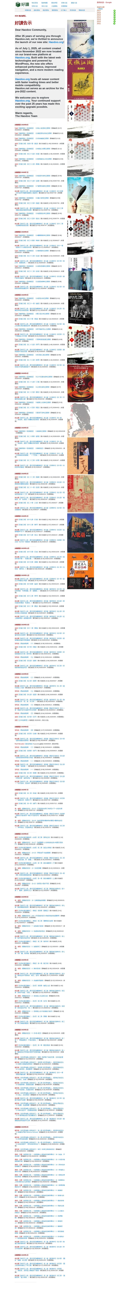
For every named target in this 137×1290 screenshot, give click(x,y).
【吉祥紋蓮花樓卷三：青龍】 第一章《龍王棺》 (34, 963)
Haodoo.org (56, 42)
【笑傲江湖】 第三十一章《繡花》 (29, 303)
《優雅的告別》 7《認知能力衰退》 (33, 926)
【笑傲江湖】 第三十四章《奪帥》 (29, 240)
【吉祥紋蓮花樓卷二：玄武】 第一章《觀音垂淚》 (34, 1045)
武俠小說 (64, 3)
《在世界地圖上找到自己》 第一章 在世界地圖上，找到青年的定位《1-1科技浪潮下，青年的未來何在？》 (39, 1143)
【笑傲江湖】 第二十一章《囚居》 (29, 487)
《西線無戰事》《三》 (26, 747)
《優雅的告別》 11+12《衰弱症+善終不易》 (35, 883)
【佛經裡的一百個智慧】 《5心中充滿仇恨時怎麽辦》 (36, 377)
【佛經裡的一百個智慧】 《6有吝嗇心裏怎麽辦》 (34, 355)
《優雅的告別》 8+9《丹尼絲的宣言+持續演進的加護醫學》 (41, 916)
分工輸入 (64, 10)
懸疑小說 (74, 3)
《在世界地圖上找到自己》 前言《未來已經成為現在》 (37, 1149)
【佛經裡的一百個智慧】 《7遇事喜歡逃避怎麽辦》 (35, 339)
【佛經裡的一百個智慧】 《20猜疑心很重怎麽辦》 (34, 149)
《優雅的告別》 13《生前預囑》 (31, 868)
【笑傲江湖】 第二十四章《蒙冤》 (29, 436)
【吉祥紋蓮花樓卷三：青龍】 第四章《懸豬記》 (34, 910)
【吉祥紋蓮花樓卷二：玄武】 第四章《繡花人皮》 (34, 985)
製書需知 (55, 10)
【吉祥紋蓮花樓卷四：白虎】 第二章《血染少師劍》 (35, 847)
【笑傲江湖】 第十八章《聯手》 (28, 525)
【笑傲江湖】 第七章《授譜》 (28, 694)
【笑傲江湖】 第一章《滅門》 (28, 803)
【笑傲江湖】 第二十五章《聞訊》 (29, 407)
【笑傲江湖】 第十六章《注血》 (28, 552)
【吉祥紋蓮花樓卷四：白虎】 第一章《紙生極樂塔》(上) (36, 878)
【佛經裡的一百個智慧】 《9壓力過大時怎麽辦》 (34, 314)
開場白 (100, 9)
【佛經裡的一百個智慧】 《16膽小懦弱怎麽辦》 (34, 198)
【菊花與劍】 (28, 744)
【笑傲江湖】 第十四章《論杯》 (28, 584)
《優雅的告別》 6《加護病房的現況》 (33, 931)
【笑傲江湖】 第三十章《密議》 (28, 319)
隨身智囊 (45, 3)
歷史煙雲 (54, 3)
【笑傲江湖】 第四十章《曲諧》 (28, 143)
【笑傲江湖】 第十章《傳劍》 (28, 647)
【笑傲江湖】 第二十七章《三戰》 (29, 382)
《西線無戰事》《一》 (26, 769)
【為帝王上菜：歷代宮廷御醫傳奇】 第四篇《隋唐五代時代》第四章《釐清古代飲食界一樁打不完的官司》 (40, 814)
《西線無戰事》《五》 (26, 713)
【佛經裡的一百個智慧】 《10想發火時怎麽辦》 (34, 298)
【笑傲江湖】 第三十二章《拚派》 (29, 271)
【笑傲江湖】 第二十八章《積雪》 (29, 360)
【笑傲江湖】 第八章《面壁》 (28, 681)
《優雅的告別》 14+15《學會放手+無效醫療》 (36, 853)
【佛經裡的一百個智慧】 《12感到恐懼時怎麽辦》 (34, 266)
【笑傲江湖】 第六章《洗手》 (28, 717)
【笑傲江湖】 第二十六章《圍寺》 (29, 392)
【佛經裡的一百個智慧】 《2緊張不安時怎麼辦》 (34, 413)
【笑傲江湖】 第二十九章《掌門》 (29, 344)
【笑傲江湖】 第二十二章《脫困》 (29, 477)
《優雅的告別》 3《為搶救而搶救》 (33, 980)
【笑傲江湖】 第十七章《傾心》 (28, 535)
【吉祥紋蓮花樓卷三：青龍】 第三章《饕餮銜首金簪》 (36, 921)
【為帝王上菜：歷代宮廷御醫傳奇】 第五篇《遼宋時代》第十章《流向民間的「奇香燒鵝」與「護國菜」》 (40, 590)
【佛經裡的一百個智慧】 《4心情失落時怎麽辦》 (34, 387)
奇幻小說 (45, 6)
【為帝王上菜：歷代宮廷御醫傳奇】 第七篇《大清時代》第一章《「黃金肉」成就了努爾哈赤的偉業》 (38, 418)
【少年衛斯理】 (23, 720)
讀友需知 (37, 10)
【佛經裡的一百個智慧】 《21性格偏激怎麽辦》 (34, 138)
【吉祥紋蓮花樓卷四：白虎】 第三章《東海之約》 (34, 837)
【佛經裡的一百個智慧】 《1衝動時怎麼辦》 (33, 431)
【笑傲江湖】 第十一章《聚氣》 (28, 628)
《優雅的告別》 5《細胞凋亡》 (31, 946)
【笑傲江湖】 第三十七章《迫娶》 (29, 181)
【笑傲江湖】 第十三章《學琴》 (28, 596)
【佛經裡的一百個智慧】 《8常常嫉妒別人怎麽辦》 (35, 329)
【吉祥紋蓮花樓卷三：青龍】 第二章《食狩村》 (34, 941)
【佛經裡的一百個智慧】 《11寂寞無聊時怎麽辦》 (34, 281)
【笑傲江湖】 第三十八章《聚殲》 (29, 164)
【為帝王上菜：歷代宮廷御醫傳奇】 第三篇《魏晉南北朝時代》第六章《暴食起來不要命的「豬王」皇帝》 (40, 974)
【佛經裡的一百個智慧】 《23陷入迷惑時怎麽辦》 (34, 128)
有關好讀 (28, 10)
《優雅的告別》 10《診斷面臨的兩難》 (34, 900)
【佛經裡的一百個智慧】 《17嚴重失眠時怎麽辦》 (34, 186)
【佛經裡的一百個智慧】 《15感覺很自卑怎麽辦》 (34, 213)
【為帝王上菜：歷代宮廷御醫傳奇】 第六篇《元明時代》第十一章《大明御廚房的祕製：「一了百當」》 (39, 454)
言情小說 (35, 6)
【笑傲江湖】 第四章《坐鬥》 (28, 751)
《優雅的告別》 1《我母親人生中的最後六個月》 (37, 1011)
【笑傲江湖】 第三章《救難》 (28, 773)
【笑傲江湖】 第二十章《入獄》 (28, 503)
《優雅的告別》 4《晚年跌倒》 (31, 968)
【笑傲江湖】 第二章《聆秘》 (28, 793)
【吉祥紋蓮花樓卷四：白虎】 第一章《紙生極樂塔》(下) (36, 863)
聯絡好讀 (82, 10)
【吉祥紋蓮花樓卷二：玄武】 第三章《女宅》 (33, 1001)
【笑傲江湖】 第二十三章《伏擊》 (29, 460)
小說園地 (54, 6)
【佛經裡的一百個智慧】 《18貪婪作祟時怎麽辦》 (34, 176)
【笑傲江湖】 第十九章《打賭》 (28, 519)
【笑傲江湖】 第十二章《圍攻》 (28, 606)
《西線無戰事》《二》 (26, 761)
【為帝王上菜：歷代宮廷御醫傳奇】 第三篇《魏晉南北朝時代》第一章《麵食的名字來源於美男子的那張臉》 (40, 1051)
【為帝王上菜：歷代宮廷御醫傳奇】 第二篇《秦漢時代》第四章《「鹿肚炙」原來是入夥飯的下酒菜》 (38, 1269)
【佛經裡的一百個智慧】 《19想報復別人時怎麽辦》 (35, 159)
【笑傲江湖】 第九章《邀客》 (28, 660)
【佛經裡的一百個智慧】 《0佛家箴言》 (31, 448)
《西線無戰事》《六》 (26, 705)
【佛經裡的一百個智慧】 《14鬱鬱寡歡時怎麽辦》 (34, 235)
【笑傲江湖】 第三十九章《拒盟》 (29, 154)
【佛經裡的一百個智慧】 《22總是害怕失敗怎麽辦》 (35, 133)
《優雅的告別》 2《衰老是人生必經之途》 (35, 996)
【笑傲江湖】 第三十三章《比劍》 (29, 256)
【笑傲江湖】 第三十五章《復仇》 (29, 218)
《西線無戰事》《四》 (26, 730)
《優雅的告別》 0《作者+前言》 (31, 1033)
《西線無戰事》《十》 (26, 643)
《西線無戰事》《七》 (26, 691)
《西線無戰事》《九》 (26, 657)
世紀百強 (35, 3)
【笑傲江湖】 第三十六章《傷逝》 (29, 203)
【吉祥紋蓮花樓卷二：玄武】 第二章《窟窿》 (33, 1016)
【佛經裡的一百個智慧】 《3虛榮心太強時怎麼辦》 (35, 402)
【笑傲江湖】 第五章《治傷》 (28, 733)
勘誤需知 (46, 10)
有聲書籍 (64, 6)
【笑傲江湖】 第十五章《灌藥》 (28, 562)
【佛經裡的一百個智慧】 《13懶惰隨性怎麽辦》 (34, 251)
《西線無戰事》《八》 (26, 677)
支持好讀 (73, 10)
